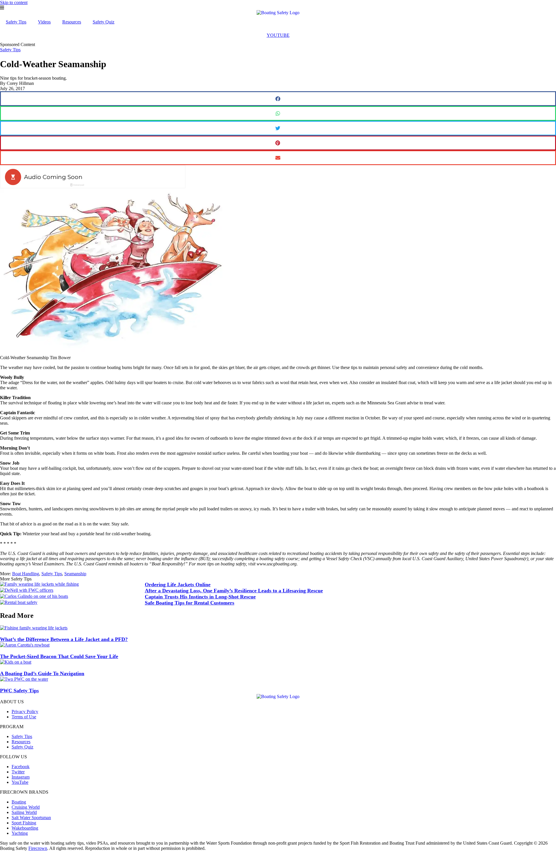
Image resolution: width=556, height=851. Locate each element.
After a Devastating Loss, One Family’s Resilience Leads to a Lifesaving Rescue (234, 590)
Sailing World (24, 812)
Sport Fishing (24, 822)
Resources (71, 21)
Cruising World (26, 807)
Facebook (21, 766)
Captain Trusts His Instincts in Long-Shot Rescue (200, 597)
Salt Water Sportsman (31, 817)
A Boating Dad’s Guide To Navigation (42, 673)
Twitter (18, 771)
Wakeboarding (25, 828)
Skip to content (14, 2)
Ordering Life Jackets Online (178, 584)
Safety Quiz (103, 21)
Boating (19, 801)
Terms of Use (24, 716)
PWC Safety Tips (19, 690)
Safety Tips (16, 21)
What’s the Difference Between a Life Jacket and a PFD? (64, 639)
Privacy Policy (25, 711)
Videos (44, 21)
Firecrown (37, 848)
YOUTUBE (278, 35)
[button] (278, 98)
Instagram (21, 777)
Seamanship (75, 573)
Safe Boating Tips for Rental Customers (189, 603)
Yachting (20, 833)
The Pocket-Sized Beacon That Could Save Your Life (59, 656)
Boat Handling (25, 573)
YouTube (20, 782)
